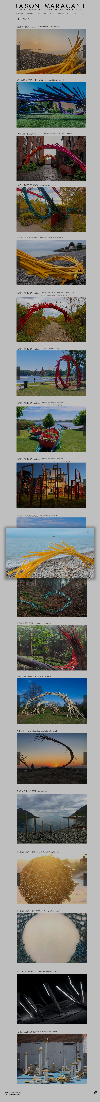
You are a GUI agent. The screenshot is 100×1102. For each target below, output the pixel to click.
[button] (89, 532)
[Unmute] (11, 575)
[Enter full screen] (91, 575)
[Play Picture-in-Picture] (88, 575)
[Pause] (8, 575)
